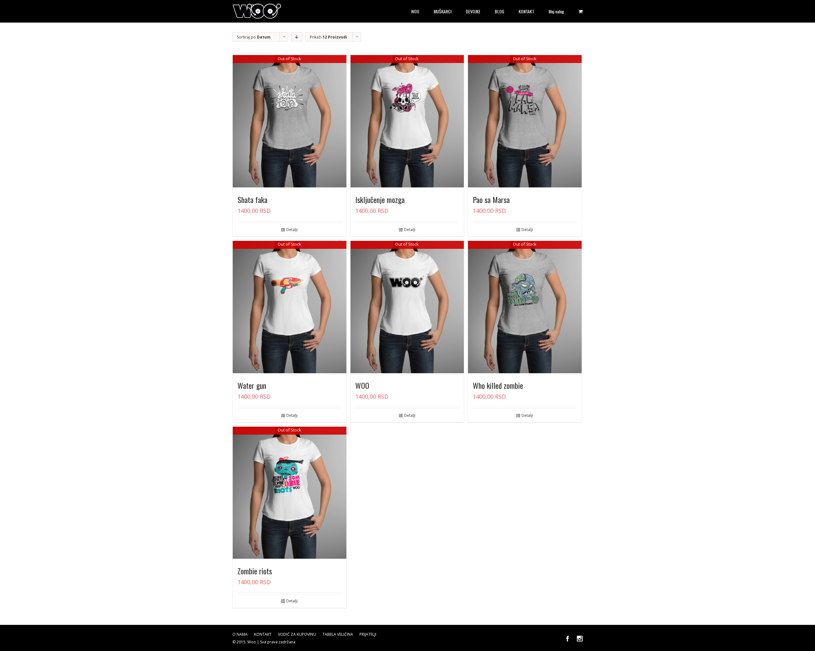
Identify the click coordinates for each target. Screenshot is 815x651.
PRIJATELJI (367, 634)
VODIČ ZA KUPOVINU (297, 634)
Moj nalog (556, 11)
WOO (415, 11)
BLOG (499, 11)
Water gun (251, 385)
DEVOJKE (473, 11)
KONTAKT (526, 11)
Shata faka (252, 199)
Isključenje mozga (380, 199)
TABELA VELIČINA (337, 634)
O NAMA (240, 634)
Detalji (292, 229)
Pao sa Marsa (491, 199)
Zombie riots (254, 571)
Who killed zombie (498, 385)
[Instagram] (580, 638)
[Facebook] (567, 638)
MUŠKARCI (442, 11)
